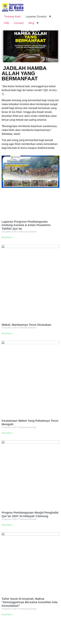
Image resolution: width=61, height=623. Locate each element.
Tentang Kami (12, 16)
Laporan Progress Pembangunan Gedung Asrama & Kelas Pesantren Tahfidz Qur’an (26, 225)
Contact (19, 23)
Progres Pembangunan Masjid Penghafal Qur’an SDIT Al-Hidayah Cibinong (30, 514)
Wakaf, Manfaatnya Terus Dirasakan (26, 324)
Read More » (7, 237)
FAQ (6, 23)
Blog (31, 23)
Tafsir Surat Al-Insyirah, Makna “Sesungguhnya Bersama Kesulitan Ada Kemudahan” (29, 602)
